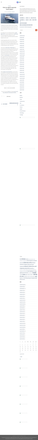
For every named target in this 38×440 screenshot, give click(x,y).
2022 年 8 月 (22, 58)
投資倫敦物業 (25, 276)
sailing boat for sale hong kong (9, 92)
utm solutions (30, 271)
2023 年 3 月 (22, 45)
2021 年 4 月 (22, 89)
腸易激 (27, 278)
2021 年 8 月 (22, 82)
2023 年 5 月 (22, 43)
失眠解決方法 (31, 274)
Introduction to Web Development (25, 26)
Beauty (21, 95)
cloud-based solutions (30, 259)
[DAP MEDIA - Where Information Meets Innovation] (19, 2)
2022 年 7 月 (22, 60)
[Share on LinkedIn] (14, 88)
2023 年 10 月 (22, 35)
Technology (22, 112)
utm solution (25, 271)
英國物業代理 (33, 278)
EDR (33, 262)
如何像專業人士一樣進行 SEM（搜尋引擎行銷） (28, 17)
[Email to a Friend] (10, 88)
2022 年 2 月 (22, 70)
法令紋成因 (30, 276)
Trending (21, 114)
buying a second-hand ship (7, 71)
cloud (27, 259)
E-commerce (22, 105)
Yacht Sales (14, 92)
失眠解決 (29, 274)
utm (23, 271)
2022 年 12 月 (22, 51)
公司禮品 (23, 274)
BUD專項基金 (23, 259)
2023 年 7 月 (22, 41)
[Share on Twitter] (8, 88)
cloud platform (24, 260)
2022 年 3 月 (22, 68)
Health (21, 108)
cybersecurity (27, 262)
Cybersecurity (22, 101)
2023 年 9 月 (22, 37)
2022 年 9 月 (22, 56)
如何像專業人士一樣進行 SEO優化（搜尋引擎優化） (28, 20)
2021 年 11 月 (22, 76)
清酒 (32, 276)
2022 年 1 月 (22, 72)
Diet (20, 103)
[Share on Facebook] (7, 88)
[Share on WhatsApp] (5, 88)
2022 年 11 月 (22, 53)
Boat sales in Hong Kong (9, 47)
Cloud (21, 99)
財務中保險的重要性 (23, 23)
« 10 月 (21, 356)
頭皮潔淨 (24, 279)
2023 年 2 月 (22, 47)
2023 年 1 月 (22, 49)
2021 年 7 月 (22, 84)
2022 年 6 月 (22, 62)
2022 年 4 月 (22, 66)
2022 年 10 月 (22, 55)
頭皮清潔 (21, 279)
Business (9, 91)
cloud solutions (30, 260)
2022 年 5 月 (22, 64)
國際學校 (26, 274)
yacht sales (16, 33)
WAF (34, 271)
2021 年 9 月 (22, 80)
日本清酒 (28, 276)
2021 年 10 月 (22, 78)
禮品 (36, 276)
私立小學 (23, 278)
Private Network (22, 110)
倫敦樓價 (34, 272)
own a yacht (7, 55)
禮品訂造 (21, 278)
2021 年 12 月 (22, 74)
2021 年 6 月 (22, 85)
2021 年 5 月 (22, 87)
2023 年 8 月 (22, 39)
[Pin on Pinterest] (12, 88)
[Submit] (36, 30)
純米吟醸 (25, 278)
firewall (31, 268)
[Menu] (1, 2)
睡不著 (34, 276)
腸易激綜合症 (30, 278)
